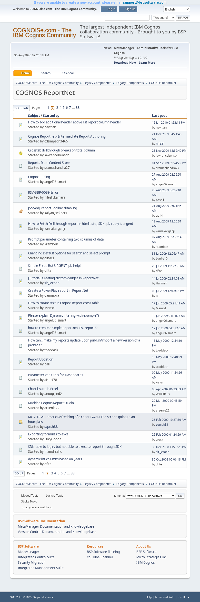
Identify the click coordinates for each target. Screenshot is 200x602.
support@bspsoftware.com (145, 2)
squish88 (51, 426)
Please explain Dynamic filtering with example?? (63, 315)
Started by (51, 115)
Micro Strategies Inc (151, 557)
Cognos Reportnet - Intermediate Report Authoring (67, 136)
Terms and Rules (165, 597)
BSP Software (146, 552)
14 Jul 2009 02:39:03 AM (168, 278)
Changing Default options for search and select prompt (69, 253)
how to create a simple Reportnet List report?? (63, 328)
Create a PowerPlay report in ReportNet (58, 290)
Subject (34, 115)
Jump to (119, 495)
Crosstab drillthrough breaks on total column (61, 150)
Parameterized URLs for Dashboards (55, 375)
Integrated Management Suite (41, 568)
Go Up (19, 473)
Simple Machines (43, 597)
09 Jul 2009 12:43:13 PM (168, 291)
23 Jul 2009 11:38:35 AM (168, 266)
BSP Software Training (103, 552)
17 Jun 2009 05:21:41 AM (169, 303)
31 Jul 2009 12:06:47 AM (168, 253)
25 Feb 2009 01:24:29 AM (169, 434)
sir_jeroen (52, 283)
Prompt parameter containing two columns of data (66, 239)
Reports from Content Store (49, 163)
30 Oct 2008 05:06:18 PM (169, 459)
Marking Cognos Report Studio (51, 403)
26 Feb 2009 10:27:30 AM (169, 420)
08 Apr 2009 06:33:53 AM (169, 389)
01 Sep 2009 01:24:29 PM (169, 163)
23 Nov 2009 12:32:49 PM (169, 151)
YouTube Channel (100, 557)
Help (149, 597)
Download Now (125, 62)
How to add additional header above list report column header (74, 122)
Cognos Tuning (39, 177)
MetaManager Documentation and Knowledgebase (56, 526)
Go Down (21, 108)
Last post (159, 115)
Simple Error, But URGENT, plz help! (54, 265)
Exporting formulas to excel (48, 434)
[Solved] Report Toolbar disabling (52, 208)
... (74, 107)
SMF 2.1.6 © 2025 (20, 597)
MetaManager (28, 552)
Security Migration (31, 562)
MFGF (160, 144)
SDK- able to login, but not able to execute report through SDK (74, 446)
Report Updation (40, 359)
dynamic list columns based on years (55, 459)
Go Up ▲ (184, 597)
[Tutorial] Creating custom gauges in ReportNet (63, 278)
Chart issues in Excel (43, 389)
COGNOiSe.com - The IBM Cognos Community (44, 32)
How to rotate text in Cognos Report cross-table (64, 303)
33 (78, 107)
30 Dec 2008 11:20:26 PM (169, 447)
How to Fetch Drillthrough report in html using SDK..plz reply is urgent (80, 223)
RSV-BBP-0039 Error (43, 192)
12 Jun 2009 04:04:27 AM (169, 316)
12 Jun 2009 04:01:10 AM (169, 328)
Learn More (147, 62)
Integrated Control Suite (36, 557)
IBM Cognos (145, 562)
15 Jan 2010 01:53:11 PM (168, 122)
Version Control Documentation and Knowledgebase (57, 532)
